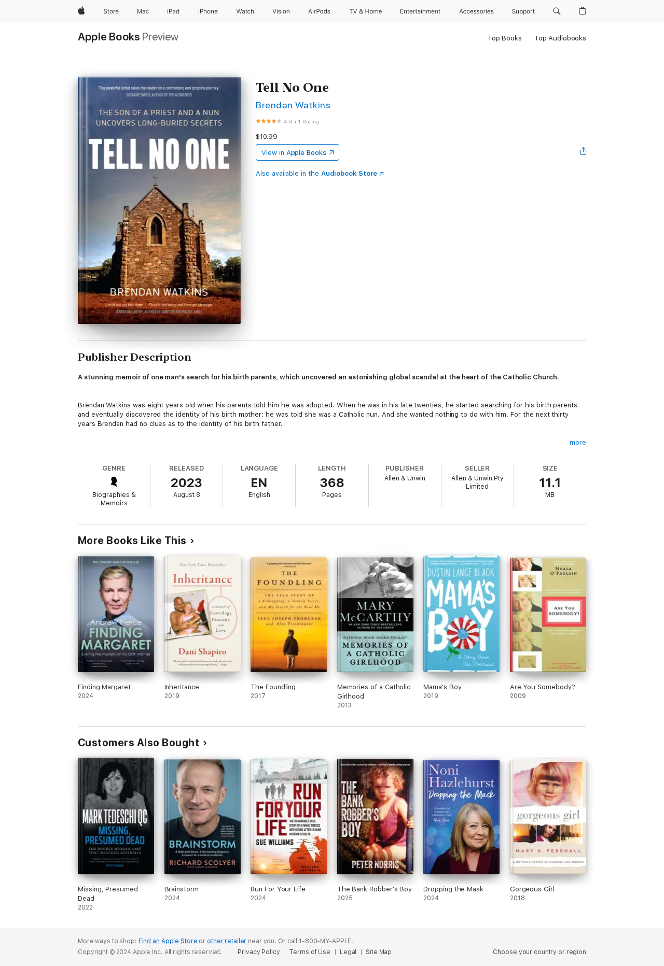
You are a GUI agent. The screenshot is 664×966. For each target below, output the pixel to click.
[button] (557, 11)
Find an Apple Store (168, 941)
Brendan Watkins (293, 105)
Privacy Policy (259, 952)
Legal (348, 952)
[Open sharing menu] (584, 152)
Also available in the (316, 173)
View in (293, 153)
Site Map (379, 952)
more (578, 442)
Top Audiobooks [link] (560, 38)
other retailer (226, 941)
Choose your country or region (539, 952)
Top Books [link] (505, 38)
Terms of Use (309, 952)
